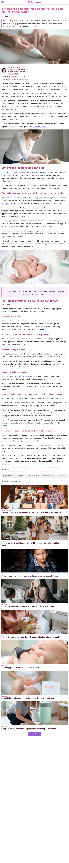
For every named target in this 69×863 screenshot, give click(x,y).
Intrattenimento (7, 510)
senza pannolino (7, 204)
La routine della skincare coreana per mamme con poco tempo (28, 606)
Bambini (3, 574)
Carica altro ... (34, 734)
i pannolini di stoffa (39, 127)
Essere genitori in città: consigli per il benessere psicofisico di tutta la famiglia (32, 544)
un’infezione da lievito (17, 172)
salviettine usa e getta (21, 376)
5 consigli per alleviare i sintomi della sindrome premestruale (27, 698)
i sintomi (39, 458)
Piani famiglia (5, 541)
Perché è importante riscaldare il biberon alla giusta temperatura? (30, 637)
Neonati (4, 604)
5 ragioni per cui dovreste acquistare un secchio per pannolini (28, 729)
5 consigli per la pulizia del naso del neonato (20, 667)
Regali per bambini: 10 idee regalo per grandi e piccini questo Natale (31, 512)
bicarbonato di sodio (31, 321)
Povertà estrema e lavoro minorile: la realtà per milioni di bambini (29, 576)
